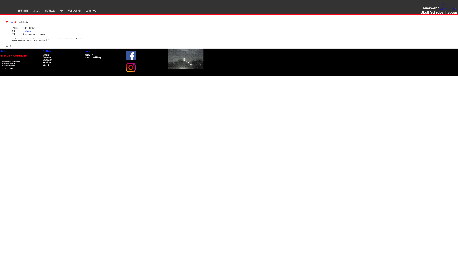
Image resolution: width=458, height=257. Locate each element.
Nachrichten (47, 62)
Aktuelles (50, 10)
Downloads (47, 57)
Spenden (46, 64)
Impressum (88, 54)
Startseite (23, 10)
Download (91, 10)
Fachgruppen (74, 10)
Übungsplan (47, 59)
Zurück (8, 46)
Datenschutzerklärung (92, 57)
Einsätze (36, 10)
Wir (61, 10)
